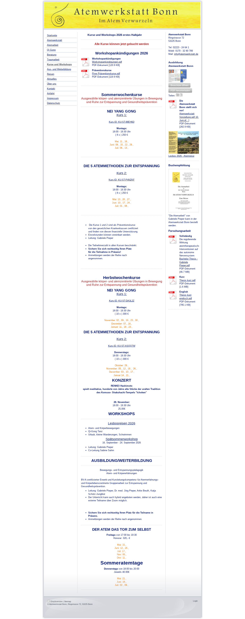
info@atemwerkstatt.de (186, 54)
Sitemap (67, 601)
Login (195, 601)
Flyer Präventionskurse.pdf (106, 73)
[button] (179, 85)
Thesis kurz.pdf (187, 280)
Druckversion (56, 601)
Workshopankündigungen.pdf (107, 62)
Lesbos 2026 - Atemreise (181, 156)
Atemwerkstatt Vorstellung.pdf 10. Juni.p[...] (189, 116)
